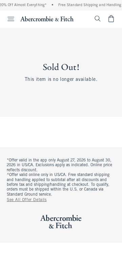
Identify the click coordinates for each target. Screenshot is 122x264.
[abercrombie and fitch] (47, 18)
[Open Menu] (8, 19)
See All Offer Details (27, 200)
